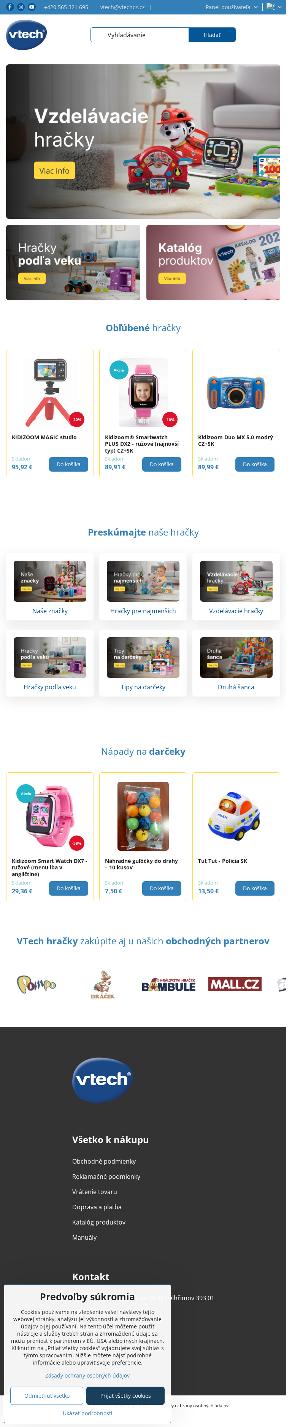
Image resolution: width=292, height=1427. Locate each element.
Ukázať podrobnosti (88, 1413)
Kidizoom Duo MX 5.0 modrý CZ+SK (142, 441)
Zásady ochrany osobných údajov (194, 1405)
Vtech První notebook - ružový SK (135, 864)
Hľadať (212, 34)
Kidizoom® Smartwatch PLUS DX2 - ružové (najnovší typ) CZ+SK (49, 444)
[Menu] (277, 35)
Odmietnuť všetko (47, 1395)
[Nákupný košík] (255, 35)
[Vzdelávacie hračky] (143, 141)
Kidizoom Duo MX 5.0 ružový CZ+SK (49, 864)
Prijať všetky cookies (125, 1395)
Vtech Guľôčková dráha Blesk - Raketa (236, 441)
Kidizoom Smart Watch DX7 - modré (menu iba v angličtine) (236, 867)
